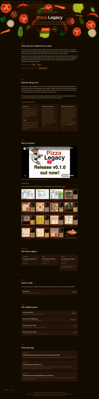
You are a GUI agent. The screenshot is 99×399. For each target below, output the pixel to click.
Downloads (28, 1)
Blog (41, 1)
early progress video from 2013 (41, 179)
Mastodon (70, 124)
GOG (34, 64)
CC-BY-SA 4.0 (62, 395)
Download (25, 263)
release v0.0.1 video (30, 179)
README (68, 267)
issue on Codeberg (72, 123)
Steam (39, 64)
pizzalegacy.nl (36, 395)
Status (18, 1)
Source (33, 1)
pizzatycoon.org (43, 68)
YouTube (12, 390)
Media (22, 1)
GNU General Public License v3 (58, 392)
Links (38, 1)
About (14, 1)
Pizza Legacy (6, 1)
